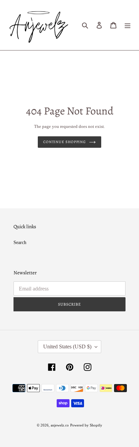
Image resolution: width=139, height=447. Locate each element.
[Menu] (127, 25)
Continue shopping (64, 141)
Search (19, 242)
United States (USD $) (67, 346)
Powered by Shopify (86, 425)
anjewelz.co (60, 425)
